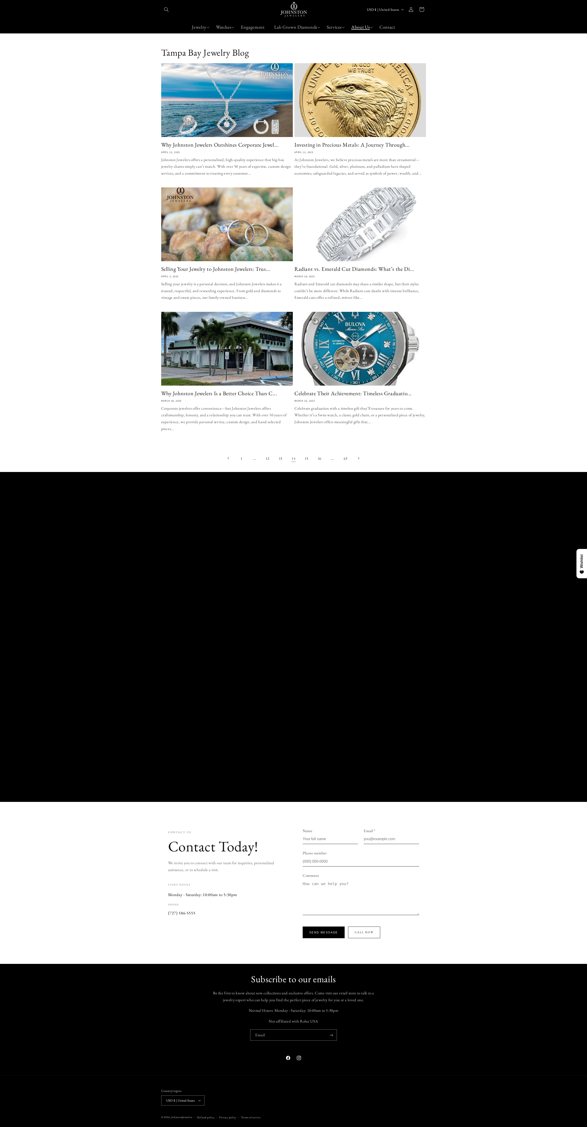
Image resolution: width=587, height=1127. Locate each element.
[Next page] (358, 458)
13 (280, 458)
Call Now (364, 932)
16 (319, 458)
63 (345, 458)
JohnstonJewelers (181, 1117)
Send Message (323, 932)
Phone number (315, 853)
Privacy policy (227, 1117)
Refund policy (206, 1117)
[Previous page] (228, 458)
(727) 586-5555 (182, 913)
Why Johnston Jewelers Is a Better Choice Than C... (219, 393)
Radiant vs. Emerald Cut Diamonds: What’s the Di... (354, 268)
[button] (166, 9)
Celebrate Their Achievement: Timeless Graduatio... (353, 393)
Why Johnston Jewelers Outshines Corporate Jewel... (220, 144)
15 (306, 458)
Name (308, 830)
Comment (311, 875)
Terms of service (251, 1117)
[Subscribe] (331, 1035)
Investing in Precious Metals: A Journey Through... (352, 144)
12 (267, 458)
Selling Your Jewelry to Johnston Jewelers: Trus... (216, 268)
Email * (369, 830)
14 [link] (293, 458)
